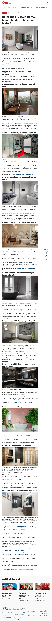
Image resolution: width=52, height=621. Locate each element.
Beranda (4, 7)
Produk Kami (31, 611)
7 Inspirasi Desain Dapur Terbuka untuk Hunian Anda (22, 487)
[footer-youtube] (42, 614)
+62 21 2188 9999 (20, 612)
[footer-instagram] (44, 614)
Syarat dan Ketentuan (31, 614)
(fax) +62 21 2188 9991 (20, 615)
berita (9, 7)
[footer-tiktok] (46, 614)
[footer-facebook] (41, 614)
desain (14, 7)
